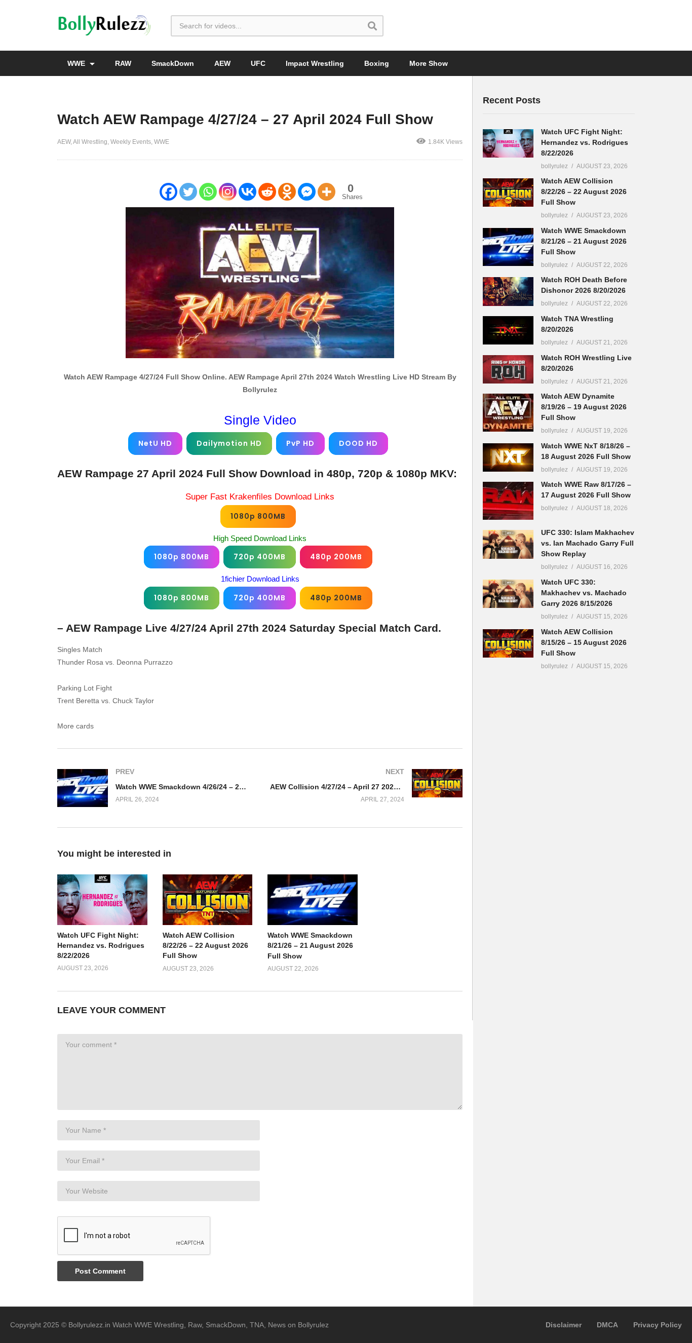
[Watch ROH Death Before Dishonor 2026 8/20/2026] (508, 291)
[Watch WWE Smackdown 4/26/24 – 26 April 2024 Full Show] (153, 788)
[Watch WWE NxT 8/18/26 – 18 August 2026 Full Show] (508, 457)
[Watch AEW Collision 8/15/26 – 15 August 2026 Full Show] (508, 643)
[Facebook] (168, 192)
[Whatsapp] (208, 192)
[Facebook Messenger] (307, 192)
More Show (428, 63)
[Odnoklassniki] (287, 192)
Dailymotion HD (229, 443)
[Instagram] (228, 192)
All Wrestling (90, 141)
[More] (326, 192)
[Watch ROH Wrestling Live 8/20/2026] (508, 369)
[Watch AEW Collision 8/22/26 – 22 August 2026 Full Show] (508, 192)
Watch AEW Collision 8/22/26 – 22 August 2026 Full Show (205, 945)
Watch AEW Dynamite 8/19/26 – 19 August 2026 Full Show (584, 406)
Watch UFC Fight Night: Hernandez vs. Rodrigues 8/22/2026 (100, 945)
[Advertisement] (559, 837)
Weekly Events (130, 141)
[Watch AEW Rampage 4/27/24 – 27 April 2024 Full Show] (102, 899)
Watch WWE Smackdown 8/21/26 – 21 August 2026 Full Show (310, 945)
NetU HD (155, 443)
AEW (222, 63)
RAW (123, 63)
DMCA (607, 1325)
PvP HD (300, 443)
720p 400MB (260, 557)
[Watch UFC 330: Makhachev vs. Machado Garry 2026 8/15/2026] (508, 594)
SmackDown (172, 63)
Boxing (376, 63)
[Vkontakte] (247, 192)
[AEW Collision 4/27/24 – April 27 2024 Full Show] (366, 785)
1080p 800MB (258, 516)
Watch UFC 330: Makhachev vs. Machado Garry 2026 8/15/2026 (584, 592)
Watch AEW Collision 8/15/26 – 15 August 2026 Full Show (584, 642)
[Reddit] (267, 192)
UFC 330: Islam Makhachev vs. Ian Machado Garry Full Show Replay (587, 543)
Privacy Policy (657, 1325)
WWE (77, 63)
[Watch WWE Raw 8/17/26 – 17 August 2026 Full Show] (508, 501)
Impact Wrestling (315, 63)
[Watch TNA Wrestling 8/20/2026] (508, 330)
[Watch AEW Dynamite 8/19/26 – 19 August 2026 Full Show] (508, 413)
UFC (258, 63)
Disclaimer (564, 1325)
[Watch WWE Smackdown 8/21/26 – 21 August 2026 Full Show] (508, 247)
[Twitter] (188, 192)
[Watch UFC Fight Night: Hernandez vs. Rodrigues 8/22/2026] (508, 143)
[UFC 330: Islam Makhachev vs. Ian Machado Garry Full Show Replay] (508, 544)
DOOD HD (358, 443)
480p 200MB (336, 557)
